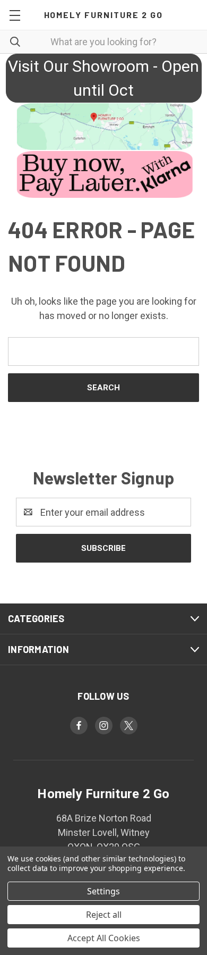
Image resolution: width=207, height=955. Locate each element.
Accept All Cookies (103, 938)
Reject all (104, 914)
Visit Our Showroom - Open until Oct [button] (103, 78)
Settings (103, 891)
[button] (103, 126)
